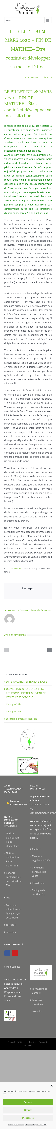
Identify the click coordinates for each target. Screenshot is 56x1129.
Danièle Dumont (15, 568)
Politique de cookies (16, 1125)
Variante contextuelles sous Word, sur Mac (14, 879)
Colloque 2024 (13, 704)
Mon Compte (13, 966)
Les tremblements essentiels (21, 718)
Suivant (45, 77)
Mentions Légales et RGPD (36, 1125)
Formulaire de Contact (39, 991)
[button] (51, 1085)
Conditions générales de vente (39, 872)
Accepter (28, 1102)
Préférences (28, 1118)
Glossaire (37, 1011)
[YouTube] (15, 953)
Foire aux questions (37, 1002)
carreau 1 (11, 924)
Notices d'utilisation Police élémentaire (12, 839)
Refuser (28, 1110)
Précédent (33, 77)
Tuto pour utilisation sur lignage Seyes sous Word (13, 911)
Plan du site (38, 883)
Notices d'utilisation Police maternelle (12, 859)
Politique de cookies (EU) (38, 892)
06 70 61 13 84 (41, 804)
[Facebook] (7, 953)
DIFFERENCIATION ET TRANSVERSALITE (26, 681)
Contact (36, 849)
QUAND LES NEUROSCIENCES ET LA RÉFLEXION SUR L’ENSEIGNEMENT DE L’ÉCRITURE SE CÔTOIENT (26, 693)
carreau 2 (11, 932)
